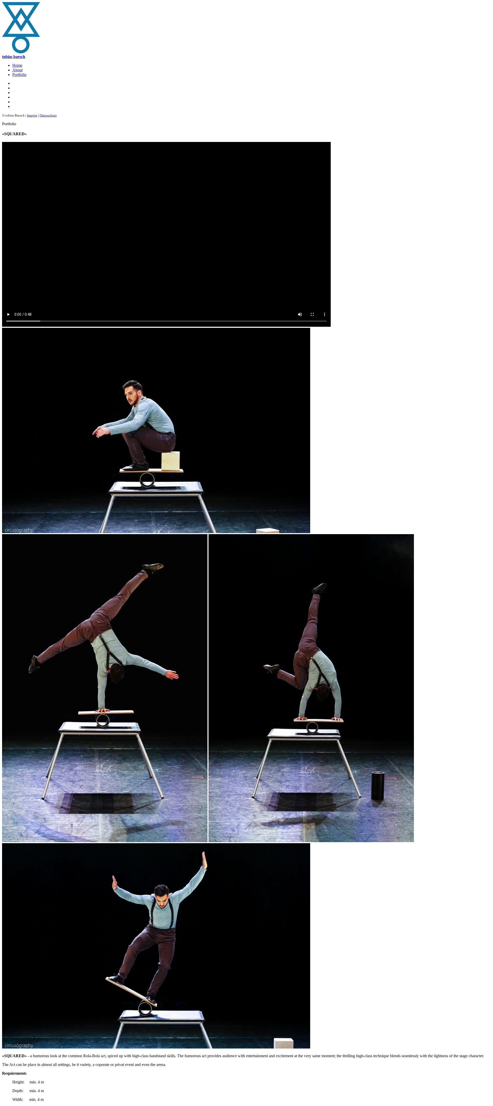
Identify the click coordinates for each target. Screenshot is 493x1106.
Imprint (32, 115)
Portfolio (19, 74)
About (17, 70)
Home (17, 65)
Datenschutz (48, 115)
